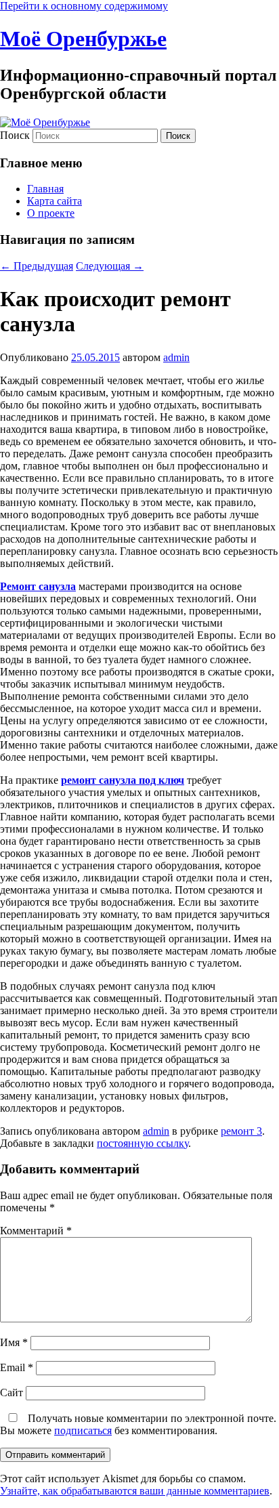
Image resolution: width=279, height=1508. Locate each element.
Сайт (11, 1392)
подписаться (83, 1430)
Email (16, 1367)
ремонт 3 (241, 1131)
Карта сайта (54, 201)
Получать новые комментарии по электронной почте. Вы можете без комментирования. (138, 1424)
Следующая (110, 266)
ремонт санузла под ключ (122, 780)
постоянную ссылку (142, 1143)
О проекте (50, 213)
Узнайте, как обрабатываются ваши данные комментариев (135, 1490)
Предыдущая (36, 266)
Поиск (15, 135)
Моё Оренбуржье (83, 38)
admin (176, 357)
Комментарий (36, 1230)
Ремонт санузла (38, 586)
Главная (45, 188)
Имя (14, 1342)
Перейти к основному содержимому (84, 6)
